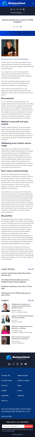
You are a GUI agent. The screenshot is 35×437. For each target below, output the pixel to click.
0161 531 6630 (6, 416)
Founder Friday (6, 380)
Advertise (21, 395)
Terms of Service (8, 430)
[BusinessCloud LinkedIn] (11, 9)
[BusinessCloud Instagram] (20, 9)
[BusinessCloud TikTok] (17, 9)
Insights (4, 390)
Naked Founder (23, 375)
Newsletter (5, 395)
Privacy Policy (30, 429)
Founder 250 (5, 375)
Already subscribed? (17, 434)
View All (31, 269)
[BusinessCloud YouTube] (23, 9)
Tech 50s (4, 385)
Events (20, 390)
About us (4, 400)
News (19, 385)
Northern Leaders (23, 380)
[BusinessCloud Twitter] (14, 9)
